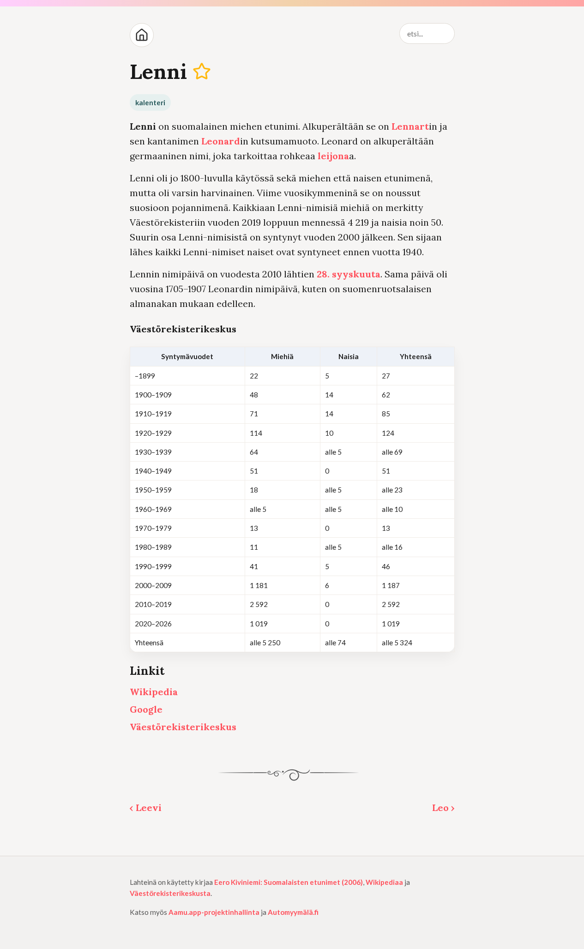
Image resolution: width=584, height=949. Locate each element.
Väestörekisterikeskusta (170, 893)
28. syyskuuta (348, 274)
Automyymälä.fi (293, 912)
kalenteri (150, 102)
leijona (333, 156)
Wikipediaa (384, 882)
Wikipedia (154, 691)
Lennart (410, 126)
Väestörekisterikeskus (183, 727)
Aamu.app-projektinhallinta (214, 912)
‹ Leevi (146, 807)
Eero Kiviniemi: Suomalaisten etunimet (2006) (288, 882)
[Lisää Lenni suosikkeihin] (201, 71)
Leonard (220, 141)
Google (146, 709)
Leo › (443, 807)
